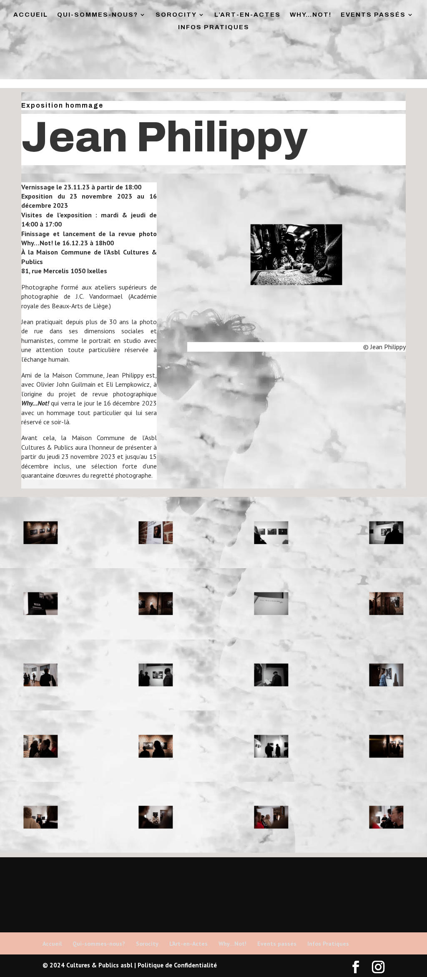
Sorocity (176, 15)
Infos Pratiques (213, 27)
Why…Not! (311, 15)
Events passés (373, 15)
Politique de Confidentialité (177, 965)
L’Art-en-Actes (247, 15)
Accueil (30, 15)
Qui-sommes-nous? (97, 15)
